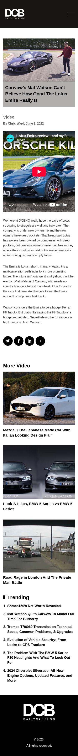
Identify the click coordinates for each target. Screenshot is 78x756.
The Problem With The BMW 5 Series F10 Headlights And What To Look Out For (38, 658)
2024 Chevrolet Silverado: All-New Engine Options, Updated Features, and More (39, 676)
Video (8, 117)
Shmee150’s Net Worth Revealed (34, 606)
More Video (16, 365)
